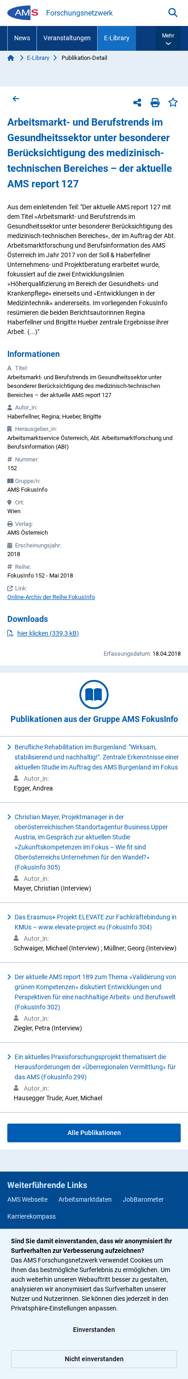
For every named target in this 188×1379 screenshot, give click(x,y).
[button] (168, 38)
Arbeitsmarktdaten (85, 1199)
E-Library (117, 38)
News (22, 38)
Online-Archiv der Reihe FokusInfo (51, 597)
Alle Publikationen (94, 1132)
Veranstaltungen (67, 38)
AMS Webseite (27, 1199)
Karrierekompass (31, 1216)
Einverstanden (94, 1329)
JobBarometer (143, 1199)
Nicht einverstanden (94, 1359)
